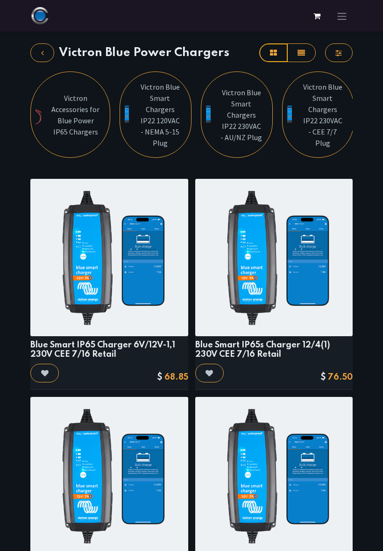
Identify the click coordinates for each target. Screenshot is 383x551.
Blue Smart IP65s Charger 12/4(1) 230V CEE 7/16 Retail (262, 349)
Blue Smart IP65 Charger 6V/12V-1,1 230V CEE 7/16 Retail (102, 349)
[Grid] (273, 52)
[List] (301, 52)
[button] (44, 373)
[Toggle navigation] (342, 16)
